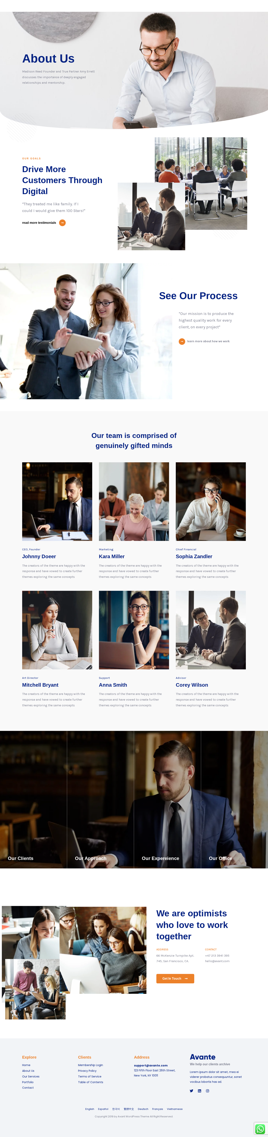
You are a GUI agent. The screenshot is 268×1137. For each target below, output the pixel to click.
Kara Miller (112, 556)
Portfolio (28, 1082)
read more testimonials (39, 222)
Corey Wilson (192, 685)
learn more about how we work (208, 341)
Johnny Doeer (39, 556)
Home (26, 1065)
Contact (28, 1088)
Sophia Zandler (194, 556)
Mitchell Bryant (40, 685)
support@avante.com (151, 1065)
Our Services (30, 1076)
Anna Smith (113, 685)
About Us (28, 1071)
